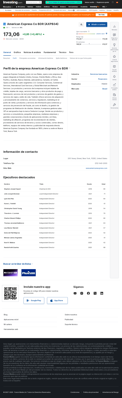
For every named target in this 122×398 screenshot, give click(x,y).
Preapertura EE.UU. (45, 10)
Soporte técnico (71, 324)
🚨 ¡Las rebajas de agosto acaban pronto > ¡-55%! (64, 2)
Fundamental (50, 52)
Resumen (6, 58)
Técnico (62, 52)
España (34, 10)
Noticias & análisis (32, 52)
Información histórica (45, 58)
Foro (71, 52)
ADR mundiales (82, 10)
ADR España (93, 10)
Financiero (102, 79)
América (102, 10)
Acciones (8, 10)
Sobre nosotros (71, 315)
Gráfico (17, 52)
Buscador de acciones (22, 10)
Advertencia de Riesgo (110, 392)
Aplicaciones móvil (11, 319)
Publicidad (69, 319)
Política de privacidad (91, 392)
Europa (109, 10)
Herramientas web (11, 329)
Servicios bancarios (98, 74)
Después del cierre (60, 10)
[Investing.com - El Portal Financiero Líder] (12, 2)
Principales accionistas (27, 58)
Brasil (104, 89)
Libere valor (100, 34)
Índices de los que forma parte (81, 58)
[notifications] (112, 2)
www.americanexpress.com (96, 168)
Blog (5, 315)
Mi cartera (8, 324)
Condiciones (75, 392)
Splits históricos (61, 58)
